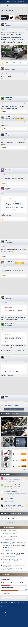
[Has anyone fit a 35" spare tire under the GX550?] (20, 421)
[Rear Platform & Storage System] (20, 431)
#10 (26, 302)
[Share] (25, 29)
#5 (26, 139)
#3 (26, 103)
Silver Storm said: (8, 307)
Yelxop (3, 12)
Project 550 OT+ (7, 530)
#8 (26, 246)
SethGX (15, 466)
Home (2, 621)
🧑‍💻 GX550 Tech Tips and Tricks (19, 463)
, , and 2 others (12, 63)
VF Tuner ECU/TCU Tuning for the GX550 (13, 553)
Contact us (3, 609)
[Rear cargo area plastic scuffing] (7, 427)
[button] (14, 606)
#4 (26, 122)
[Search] (26, 2)
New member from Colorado (12, 485)
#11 (26, 329)
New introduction (9, 478)
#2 (26, 73)
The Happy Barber (8, 506)
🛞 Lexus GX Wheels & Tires (9, 562)
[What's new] (23, 2)
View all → (25, 14)
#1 (26, 29)
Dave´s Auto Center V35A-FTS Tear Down (19, 451)
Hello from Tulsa (8, 498)
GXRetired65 (7, 500)
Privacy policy (4, 615)
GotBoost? (6, 486)
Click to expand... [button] (14, 210)
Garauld (15, 454)
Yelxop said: (7, 198)
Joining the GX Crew (8, 536)
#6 (26, 174)
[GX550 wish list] (20, 442)
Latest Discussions (8, 527)
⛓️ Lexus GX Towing (7, 550)
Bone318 (6, 479)
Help (2, 618)
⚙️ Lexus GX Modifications (9, 533)
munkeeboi (16, 460)
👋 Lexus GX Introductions (14, 479)
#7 (26, 193)
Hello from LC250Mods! (10, 491)
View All (25, 469)
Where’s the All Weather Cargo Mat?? (19, 457)
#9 (26, 266)
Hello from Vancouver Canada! (13, 505)
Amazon (24, 454)
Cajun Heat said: (8, 367)
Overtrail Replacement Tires (10, 559)
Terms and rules (4, 612)
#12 (26, 361)
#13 (26, 401)
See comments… (5, 593)
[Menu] (1, 1)
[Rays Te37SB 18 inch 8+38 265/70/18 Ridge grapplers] (7, 442)
